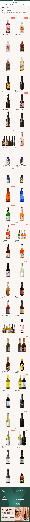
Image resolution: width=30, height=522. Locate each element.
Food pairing (3, 496)
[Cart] (27, 2)
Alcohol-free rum (18, 504)
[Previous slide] (3, 25)
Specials (22, 4)
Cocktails (10, 4)
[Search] (4, 2)
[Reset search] (13, 10)
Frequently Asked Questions (19, 490)
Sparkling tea (13, 4)
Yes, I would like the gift (7, 517)
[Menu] (2, 2)
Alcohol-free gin (18, 503)
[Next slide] (13, 25)
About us (26, 4)
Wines (3, 4)
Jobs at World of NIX (4, 491)
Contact (17, 492)
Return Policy (17, 491)
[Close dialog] (28, 508)
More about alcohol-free (5, 497)
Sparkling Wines (7, 4)
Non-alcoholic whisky (18, 505)
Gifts (23, 4)
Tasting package (18, 4)
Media (2, 492)
